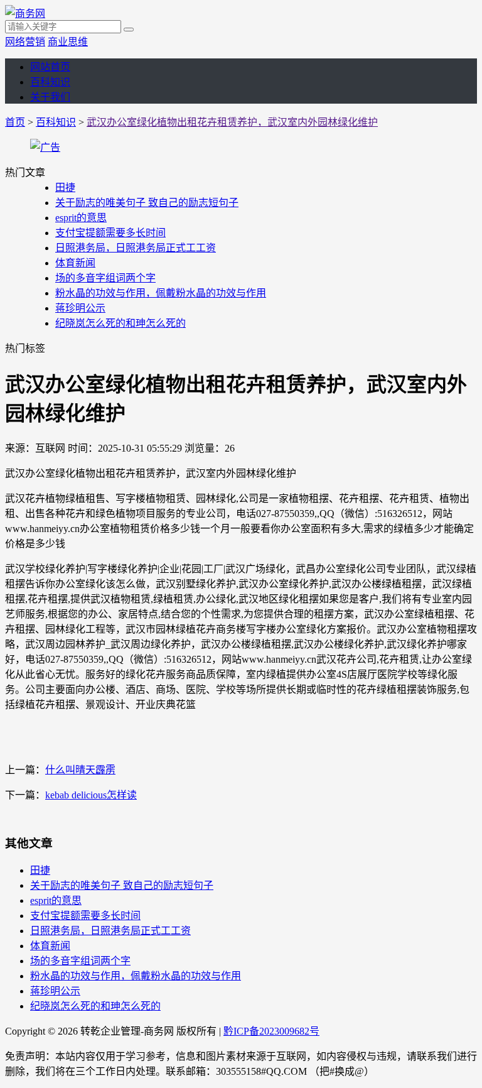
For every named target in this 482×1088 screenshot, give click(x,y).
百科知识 (50, 82)
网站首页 (50, 67)
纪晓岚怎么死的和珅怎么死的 (120, 323)
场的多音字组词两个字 (105, 278)
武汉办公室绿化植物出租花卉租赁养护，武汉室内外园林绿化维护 (232, 122)
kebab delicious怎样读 (91, 795)
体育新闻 (75, 263)
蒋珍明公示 (80, 308)
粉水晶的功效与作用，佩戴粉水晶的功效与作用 (160, 293)
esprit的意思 (81, 217)
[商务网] (25, 13)
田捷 (65, 187)
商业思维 (68, 41)
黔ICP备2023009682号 (271, 1031)
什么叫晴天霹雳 (80, 769)
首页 (15, 122)
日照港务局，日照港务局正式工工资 (135, 247)
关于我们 (50, 97)
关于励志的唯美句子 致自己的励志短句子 (146, 202)
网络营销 (25, 41)
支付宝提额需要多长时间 (110, 232)
